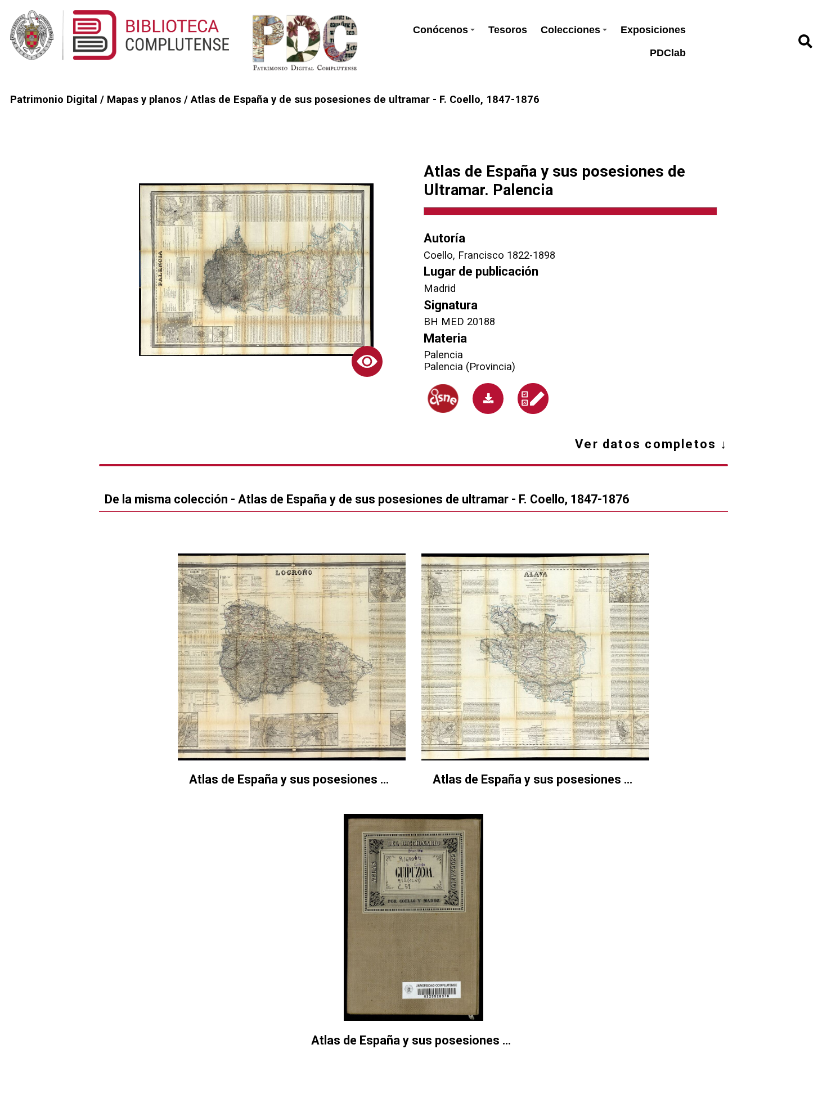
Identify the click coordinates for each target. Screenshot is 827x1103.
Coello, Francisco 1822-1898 (489, 255)
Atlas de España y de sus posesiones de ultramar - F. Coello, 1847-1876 (365, 99)
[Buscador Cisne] (443, 398)
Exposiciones (653, 29)
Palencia (443, 355)
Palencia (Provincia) (469, 366)
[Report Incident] (533, 398)
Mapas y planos (144, 99)
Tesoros (507, 29)
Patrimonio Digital (53, 99)
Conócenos (440, 29)
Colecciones (570, 29)
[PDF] (488, 398)
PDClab (668, 52)
